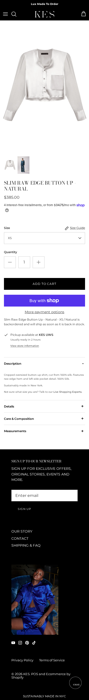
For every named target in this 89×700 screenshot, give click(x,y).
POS (34, 674)
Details (44, 406)
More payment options (44, 312)
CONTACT (19, 538)
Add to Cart (45, 284)
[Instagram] (20, 643)
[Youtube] (13, 643)
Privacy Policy (22, 660)
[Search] (16, 14)
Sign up (24, 509)
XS (10, 238)
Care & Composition (44, 418)
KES (26, 674)
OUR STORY (21, 531)
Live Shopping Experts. (67, 391)
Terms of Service (52, 660)
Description (44, 363)
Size (7, 228)
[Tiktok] (34, 643)
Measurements (44, 431)
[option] (44, 86)
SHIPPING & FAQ (26, 545)
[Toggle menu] (5, 14)
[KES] (44, 14)
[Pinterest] (27, 643)
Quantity (10, 252)
